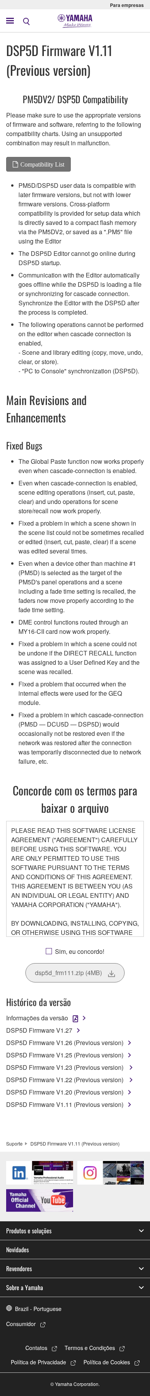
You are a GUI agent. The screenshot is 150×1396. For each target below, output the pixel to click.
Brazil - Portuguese (38, 1309)
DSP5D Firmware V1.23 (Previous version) (65, 1067)
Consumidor (21, 1324)
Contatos (36, 1348)
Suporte (14, 1143)
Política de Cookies (106, 1362)
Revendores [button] (19, 1268)
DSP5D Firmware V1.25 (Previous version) (64, 1054)
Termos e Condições (90, 1348)
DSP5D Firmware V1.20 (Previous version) (64, 1092)
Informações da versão (37, 1017)
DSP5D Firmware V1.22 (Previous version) (65, 1079)
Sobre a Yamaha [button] (24, 1287)
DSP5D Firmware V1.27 (39, 1030)
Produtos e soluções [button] (29, 1230)
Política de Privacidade (38, 1362)
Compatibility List (42, 164)
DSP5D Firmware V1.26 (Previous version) (64, 1042)
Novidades (17, 1249)
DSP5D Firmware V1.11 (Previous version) (64, 1104)
